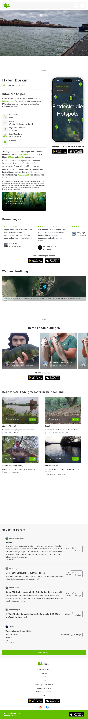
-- (9, 143)
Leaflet (5, 298)
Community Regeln (44, 688)
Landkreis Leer (8, 101)
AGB (44, 677)
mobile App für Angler (25, 154)
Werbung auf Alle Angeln (44, 684)
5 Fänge (11, 157)
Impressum (44, 673)
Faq (44, 695)
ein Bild (21, 157)
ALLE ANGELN (23, 175)
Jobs (44, 680)
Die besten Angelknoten (44, 692)
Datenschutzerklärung (44, 669)
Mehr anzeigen (44, 652)
